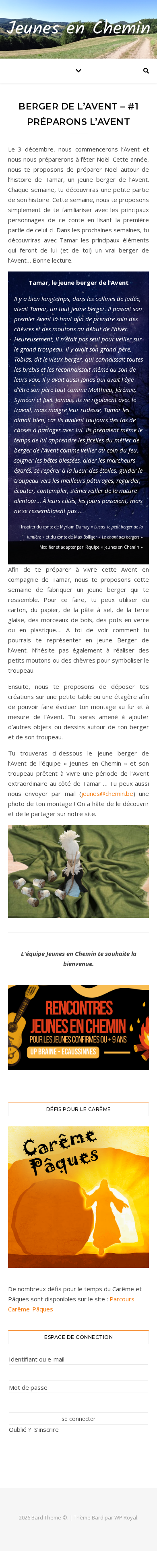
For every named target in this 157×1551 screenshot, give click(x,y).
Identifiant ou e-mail (36, 1359)
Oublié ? (20, 1429)
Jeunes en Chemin (78, 29)
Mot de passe (28, 1387)
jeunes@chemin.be (107, 793)
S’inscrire (46, 1429)
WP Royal (125, 1517)
